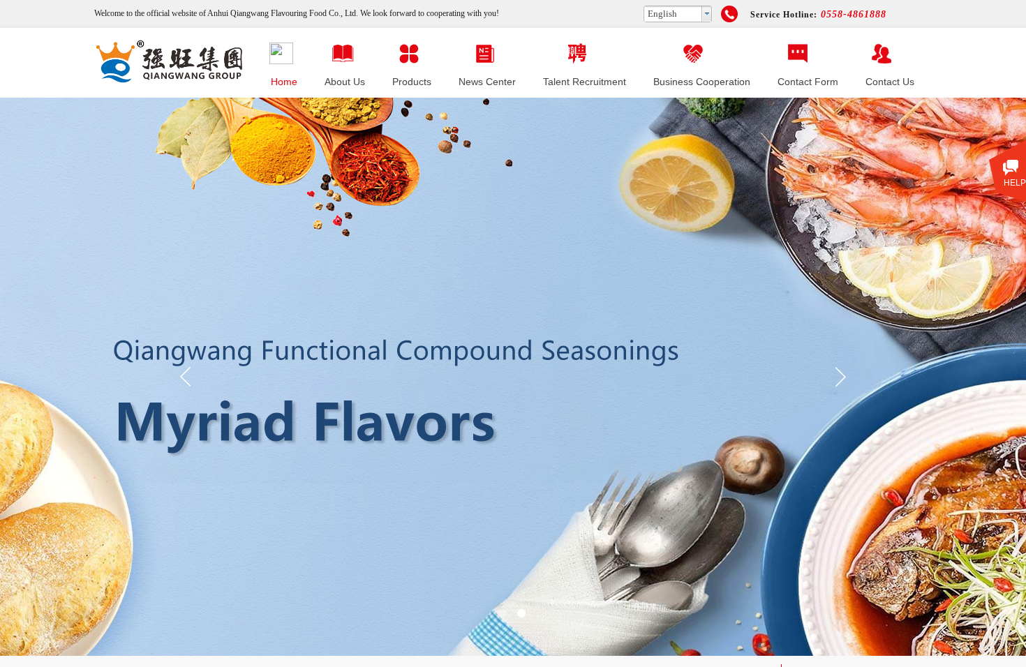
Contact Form (808, 81)
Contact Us (889, 81)
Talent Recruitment (584, 81)
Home (284, 81)
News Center (487, 81)
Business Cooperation (701, 81)
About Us (345, 81)
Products (411, 81)
